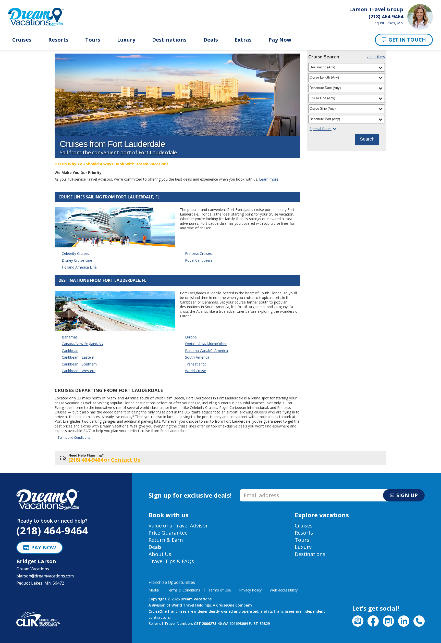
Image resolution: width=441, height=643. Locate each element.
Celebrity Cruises (75, 253)
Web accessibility (284, 590)
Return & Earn (166, 539)
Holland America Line (79, 267)
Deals (210, 40)
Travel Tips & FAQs (171, 561)
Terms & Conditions (183, 590)
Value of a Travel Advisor (178, 525)
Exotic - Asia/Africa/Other (206, 343)
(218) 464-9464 (52, 530)
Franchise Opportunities (172, 582)
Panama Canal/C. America (206, 350)
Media (154, 590)
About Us (160, 554)
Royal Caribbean (198, 260)
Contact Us (125, 459)
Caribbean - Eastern (78, 357)
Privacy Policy (250, 590)
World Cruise (195, 370)
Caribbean (70, 350)
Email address (253, 491)
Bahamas (70, 337)
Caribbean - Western (78, 370)
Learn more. (269, 179)
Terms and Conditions (74, 437)
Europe (191, 337)
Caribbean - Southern (79, 364)
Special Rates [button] (321, 129)
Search (367, 139)
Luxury (126, 40)
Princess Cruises (198, 253)
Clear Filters (376, 56)
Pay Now (279, 39)
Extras (243, 40)
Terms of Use (219, 590)
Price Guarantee (168, 532)
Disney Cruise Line (77, 260)
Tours (92, 40)
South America (197, 357)
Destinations (169, 40)
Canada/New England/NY (82, 343)
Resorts (58, 40)
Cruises (21, 40)
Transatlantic (195, 364)
